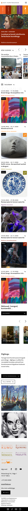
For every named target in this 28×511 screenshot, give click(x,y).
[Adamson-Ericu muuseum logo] (25, 9)
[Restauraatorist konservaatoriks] (14, 219)
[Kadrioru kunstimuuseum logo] (8, 9)
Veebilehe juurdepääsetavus (9, 498)
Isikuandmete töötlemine (8, 500)
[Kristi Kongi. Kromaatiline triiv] (14, 110)
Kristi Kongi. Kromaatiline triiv (13, 34)
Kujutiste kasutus (6, 503)
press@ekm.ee (6, 484)
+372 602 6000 (6, 480)
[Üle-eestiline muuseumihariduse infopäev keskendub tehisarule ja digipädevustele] (11, 70)
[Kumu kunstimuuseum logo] (3, 9)
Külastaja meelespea (6, 505)
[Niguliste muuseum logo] (19, 9)
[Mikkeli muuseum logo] (14, 9)
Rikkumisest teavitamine (8, 501)
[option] (14, 37)
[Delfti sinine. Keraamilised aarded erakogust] (14, 183)
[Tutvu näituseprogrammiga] (10, 336)
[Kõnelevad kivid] (14, 146)
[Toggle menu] (26, 3)
